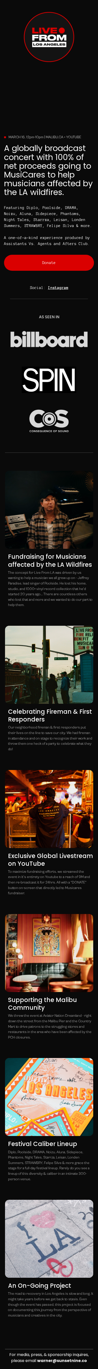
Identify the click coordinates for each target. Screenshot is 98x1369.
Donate (49, 263)
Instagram (58, 288)
